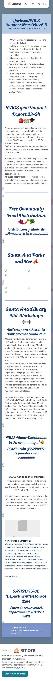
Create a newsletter (14, 673)
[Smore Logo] (14, 4)
